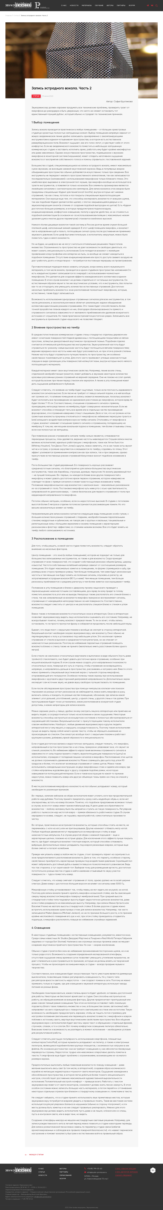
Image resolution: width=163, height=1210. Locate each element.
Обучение (99, 5)
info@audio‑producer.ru (42, 1197)
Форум (132, 5)
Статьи (36, 96)
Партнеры (121, 5)
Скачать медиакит (123, 1175)
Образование (66, 1175)
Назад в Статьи (36, 1154)
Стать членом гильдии (125, 1169)
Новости (74, 5)
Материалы (87, 5)
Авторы (110, 5)
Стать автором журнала (126, 1172)
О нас (64, 5)
